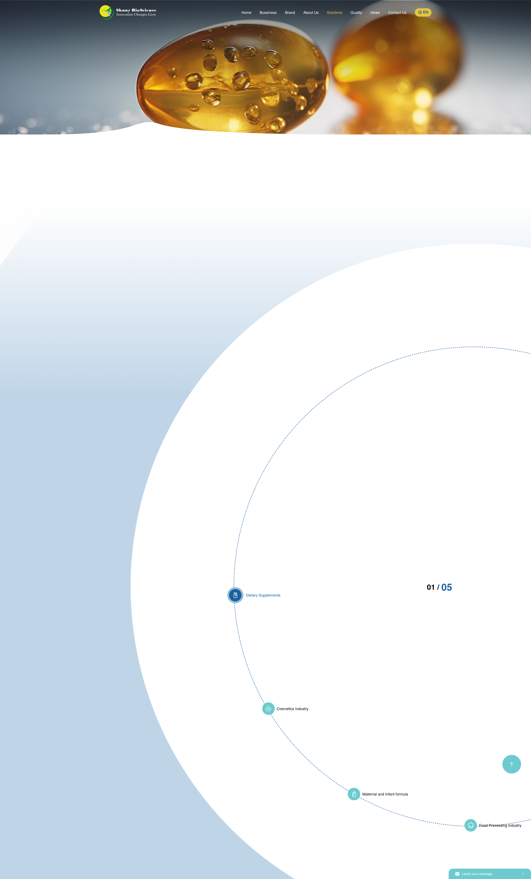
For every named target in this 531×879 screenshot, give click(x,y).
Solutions (334, 12)
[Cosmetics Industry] (268, 708)
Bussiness (268, 12)
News (375, 12)
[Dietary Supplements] (235, 595)
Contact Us (397, 12)
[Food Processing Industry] (470, 825)
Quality (356, 12)
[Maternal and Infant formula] (354, 794)
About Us (311, 12)
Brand (290, 12)
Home (246, 12)
